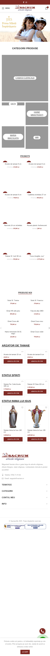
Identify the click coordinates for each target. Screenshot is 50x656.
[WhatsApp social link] (26, 2)
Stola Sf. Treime (13, 300)
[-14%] (13, 161)
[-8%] (37, 192)
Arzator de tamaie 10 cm (12, 354)
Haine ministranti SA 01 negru (13, 332)
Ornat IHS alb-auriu (13, 311)
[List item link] (25, 475)
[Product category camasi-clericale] (25, 78)
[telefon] (42, 631)
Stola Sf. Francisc (37, 300)
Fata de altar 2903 (37, 311)
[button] (13, 361)
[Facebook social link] (23, 2)
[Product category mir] (37, 137)
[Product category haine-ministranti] (37, 113)
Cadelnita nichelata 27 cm (37, 195)
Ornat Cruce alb (13, 321)
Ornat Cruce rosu (37, 321)
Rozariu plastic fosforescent (37, 225)
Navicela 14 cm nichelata (13, 225)
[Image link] (15, 456)
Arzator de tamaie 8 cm (13, 164)
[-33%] (37, 222)
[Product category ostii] (13, 103)
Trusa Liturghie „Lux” (37, 256)
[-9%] (13, 222)
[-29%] (13, 192)
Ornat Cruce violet (37, 332)
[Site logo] (25, 8)
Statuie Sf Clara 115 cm (35, 384)
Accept (25, 652)
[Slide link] (25, 27)
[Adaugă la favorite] (22, 352)
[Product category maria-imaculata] (13, 137)
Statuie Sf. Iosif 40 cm (13, 256)
